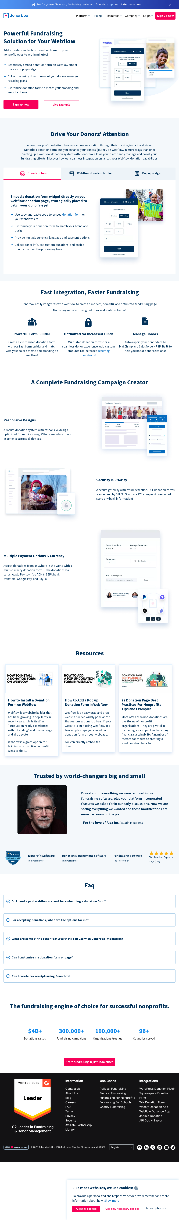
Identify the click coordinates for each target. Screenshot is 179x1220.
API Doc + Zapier (150, 1120)
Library (70, 1129)
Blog (68, 1097)
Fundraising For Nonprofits (117, 1097)
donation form (71, 214)
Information (74, 1081)
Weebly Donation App (153, 1107)
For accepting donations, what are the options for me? (50, 920)
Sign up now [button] (165, 15)
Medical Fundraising (113, 1093)
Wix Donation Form (152, 1102)
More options (155, 1208)
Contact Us (72, 1088)
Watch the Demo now (127, 4)
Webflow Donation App (154, 1111)
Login (147, 15)
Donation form (37, 173)
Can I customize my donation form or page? (42, 957)
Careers (70, 1102)
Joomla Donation (150, 1116)
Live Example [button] (61, 105)
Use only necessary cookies (122, 1208)
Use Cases (108, 1081)
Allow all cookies (86, 1208)
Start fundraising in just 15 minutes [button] (89, 1062)
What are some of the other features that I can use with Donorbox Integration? (67, 939)
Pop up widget (152, 173)
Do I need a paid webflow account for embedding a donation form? (59, 901)
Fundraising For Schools (115, 1102)
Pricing (97, 15)
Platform (81, 15)
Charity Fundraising (112, 1107)
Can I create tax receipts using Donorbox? (41, 976)
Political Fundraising (113, 1088)
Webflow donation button (95, 173)
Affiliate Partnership (78, 1125)
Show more (111, 1201)
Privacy (70, 1116)
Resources (112, 15)
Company (131, 15)
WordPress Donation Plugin (157, 1088)
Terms (69, 1111)
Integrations (148, 1081)
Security (70, 1120)
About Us (71, 1093)
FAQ (68, 1107)
